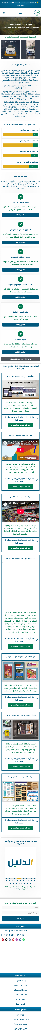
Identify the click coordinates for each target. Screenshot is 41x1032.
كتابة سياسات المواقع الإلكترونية (21, 284)
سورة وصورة (20, 1014)
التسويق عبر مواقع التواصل (20, 229)
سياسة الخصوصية (20, 980)
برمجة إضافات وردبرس (20, 202)
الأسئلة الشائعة (20, 994)
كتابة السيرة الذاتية (20, 312)
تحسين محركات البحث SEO (20, 257)
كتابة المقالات (20, 339)
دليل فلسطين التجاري (20, 1019)
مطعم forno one (20, 1024)
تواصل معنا (20, 1004)
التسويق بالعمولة (20, 985)
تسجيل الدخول (20, 999)
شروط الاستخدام (20, 990)
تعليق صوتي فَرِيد (20, 1028)
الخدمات (16, 888)
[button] (20, 13)
